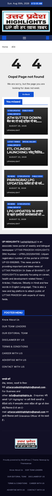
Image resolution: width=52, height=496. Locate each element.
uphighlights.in (28, 241)
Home (5, 47)
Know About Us (10, 319)
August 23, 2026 (18, 157)
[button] (43, 37)
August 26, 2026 (18, 126)
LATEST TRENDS (14, 142)
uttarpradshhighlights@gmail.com (26, 411)
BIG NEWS (11, 176)
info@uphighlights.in (20, 395)
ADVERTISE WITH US (14, 360)
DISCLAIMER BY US (13, 339)
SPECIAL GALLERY (29, 142)
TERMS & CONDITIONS (15, 346)
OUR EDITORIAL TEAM (15, 333)
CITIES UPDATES (14, 110)
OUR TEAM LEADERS (14, 326)
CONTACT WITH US (13, 366)
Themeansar (25, 463)
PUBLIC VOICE (28, 110)
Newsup (42, 460)
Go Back (26, 94)
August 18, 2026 (18, 188)
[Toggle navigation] (24, 38)
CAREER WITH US (12, 353)
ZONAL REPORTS (14, 114)
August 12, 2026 (18, 219)
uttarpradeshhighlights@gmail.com (25, 387)
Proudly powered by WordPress (17, 460)
